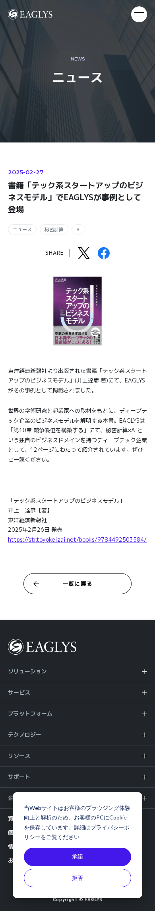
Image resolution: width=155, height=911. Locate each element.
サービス (19, 692)
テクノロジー (24, 734)
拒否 (77, 877)
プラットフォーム (30, 713)
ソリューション (27, 671)
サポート (19, 776)
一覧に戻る (77, 583)
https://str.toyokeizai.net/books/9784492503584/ (77, 539)
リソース (19, 755)
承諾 (77, 856)
